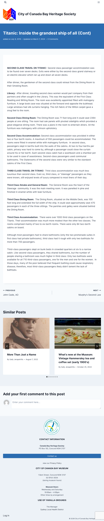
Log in (6, 515)
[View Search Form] (5, 2)
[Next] (97, 346)
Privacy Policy (55, 463)
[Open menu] (98, 2)
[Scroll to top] (97, 510)
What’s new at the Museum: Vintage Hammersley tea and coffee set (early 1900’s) (77, 358)
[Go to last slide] (7, 346)
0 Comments (53, 39)
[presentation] (26, 333)
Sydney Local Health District (52, 509)
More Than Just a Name (21, 354)
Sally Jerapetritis (16, 359)
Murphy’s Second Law (90, 292)
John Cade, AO (10, 292)
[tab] (47, 376)
